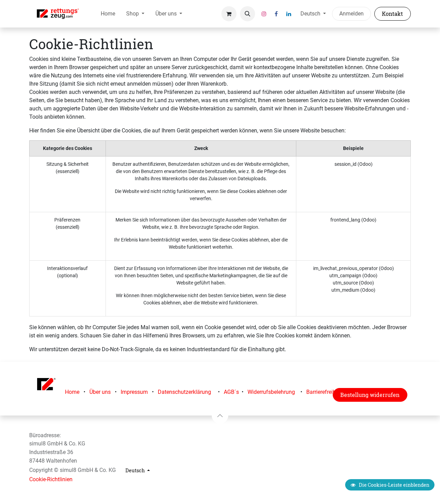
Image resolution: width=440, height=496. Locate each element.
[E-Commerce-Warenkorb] (228, 13)
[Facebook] (276, 13)
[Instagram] (264, 13)
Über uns (100, 392)
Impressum (134, 392)
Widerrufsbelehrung (271, 392)
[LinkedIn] (288, 13)
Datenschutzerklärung (184, 392)
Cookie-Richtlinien (51, 479)
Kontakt (392, 13)
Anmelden (351, 13)
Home (72, 392)
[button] (247, 13)
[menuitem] (108, 14)
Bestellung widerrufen (369, 394)
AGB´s (231, 392)
